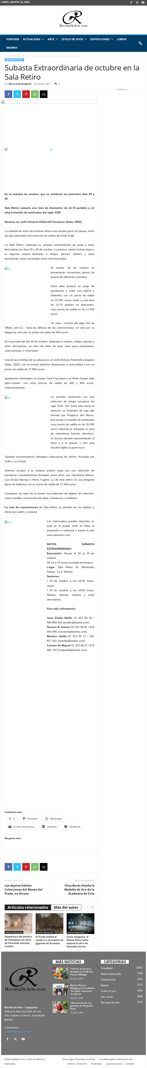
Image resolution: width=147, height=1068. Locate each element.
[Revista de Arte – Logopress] (73, 20)
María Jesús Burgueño (20, 83)
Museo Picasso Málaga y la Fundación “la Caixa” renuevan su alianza (82, 989)
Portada (12, 39)
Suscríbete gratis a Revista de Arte (116, 1059)
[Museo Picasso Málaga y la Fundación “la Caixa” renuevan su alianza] (60, 989)
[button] (140, 43)
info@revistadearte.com (17, 1031)
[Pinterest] (26, 94)
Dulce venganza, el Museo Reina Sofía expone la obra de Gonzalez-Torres (77, 941)
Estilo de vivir (72, 39)
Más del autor (66, 907)
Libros (122, 39)
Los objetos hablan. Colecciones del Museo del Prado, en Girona (23, 889)
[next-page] (92, 908)
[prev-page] (88, 908)
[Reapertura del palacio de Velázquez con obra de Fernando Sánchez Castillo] (18, 923)
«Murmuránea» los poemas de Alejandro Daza (81, 1005)
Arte (51, 39)
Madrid (11, 47)
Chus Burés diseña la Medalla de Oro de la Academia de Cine (79, 889)
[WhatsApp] (35, 94)
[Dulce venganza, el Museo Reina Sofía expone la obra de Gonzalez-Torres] (80, 923)
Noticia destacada (14, 932)
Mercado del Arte (21, 56)
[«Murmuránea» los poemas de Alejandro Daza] (60, 1007)
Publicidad (96, 1063)
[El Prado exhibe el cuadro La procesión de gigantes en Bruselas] (49, 923)
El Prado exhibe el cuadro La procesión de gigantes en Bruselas (49, 940)
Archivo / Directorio (77, 1063)
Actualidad (31, 39)
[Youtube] (143, 3)
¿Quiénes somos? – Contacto (120, 1063)
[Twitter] (17, 94)
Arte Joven (107, 996)
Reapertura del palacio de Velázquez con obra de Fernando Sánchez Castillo (18, 941)
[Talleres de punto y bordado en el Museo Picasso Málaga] (60, 973)
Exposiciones (100, 39)
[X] (137, 3)
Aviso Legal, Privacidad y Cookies (78, 1059)
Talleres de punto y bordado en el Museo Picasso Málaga (81, 971)
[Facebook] (131, 3)
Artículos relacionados (28, 907)
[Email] (43, 94)
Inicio (7, 56)
